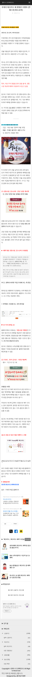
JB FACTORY (21, 676)
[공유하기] (8, 524)
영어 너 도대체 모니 (9, 604)
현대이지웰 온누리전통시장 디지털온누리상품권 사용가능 (11, 511)
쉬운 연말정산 (17, 651)
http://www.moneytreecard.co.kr (12, 496)
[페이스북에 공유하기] (16, 531)
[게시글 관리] (10, 524)
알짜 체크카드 (17, 646)
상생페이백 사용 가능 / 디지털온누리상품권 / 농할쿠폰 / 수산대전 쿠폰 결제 (11, 514)
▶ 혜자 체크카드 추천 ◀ (16, 595)
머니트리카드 (7, 499)
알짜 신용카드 (17, 638)
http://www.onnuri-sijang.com (11, 508)
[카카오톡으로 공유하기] (21, 531)
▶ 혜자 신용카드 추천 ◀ (16, 590)
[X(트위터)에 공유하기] (11, 531)
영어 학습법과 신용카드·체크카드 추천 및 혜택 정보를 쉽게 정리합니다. (12, 606)
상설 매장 (17, 664)
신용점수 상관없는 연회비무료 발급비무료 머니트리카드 (11, 502)
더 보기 (28, 539)
